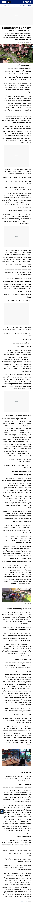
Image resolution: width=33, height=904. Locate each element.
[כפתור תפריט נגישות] (2, 811)
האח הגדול (24, 902)
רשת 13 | (29, 42)
